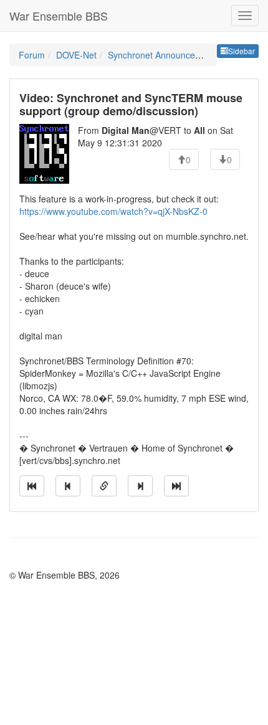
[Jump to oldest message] (31, 485)
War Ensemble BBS (58, 15)
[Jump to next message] (140, 485)
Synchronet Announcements (163, 55)
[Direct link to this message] (104, 485)
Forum (32, 55)
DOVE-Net (76, 55)
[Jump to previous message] (67, 485)
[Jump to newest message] (176, 485)
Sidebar (241, 50)
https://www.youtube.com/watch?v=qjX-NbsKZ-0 (113, 211)
